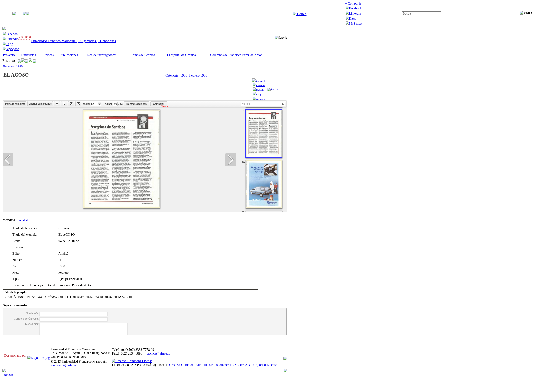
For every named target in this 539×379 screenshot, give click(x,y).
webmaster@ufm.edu (65, 365)
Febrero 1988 (198, 75)
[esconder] (22, 220)
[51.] (263, 184)
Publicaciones (69, 55)
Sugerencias (87, 41)
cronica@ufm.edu (158, 353)
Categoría (171, 75)
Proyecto (9, 55)
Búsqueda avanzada (24, 38)
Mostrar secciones (136, 104)
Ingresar (7, 374)
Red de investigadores (101, 55)
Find (283, 104)
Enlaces (48, 55)
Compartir (261, 81)
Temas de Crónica (143, 55)
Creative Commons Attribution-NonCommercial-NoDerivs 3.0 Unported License (223, 365)
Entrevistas (28, 55)
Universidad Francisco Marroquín (54, 41)
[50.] (263, 133)
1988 (13, 66)
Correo (301, 14)
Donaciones (107, 41)
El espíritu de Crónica (181, 55)
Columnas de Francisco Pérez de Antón (236, 55)
